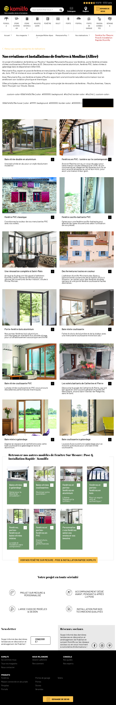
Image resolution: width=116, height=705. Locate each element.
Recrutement (38, 663)
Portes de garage (42, 678)
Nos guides (67, 660)
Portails (4, 689)
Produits (5, 675)
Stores (38, 685)
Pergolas (5, 685)
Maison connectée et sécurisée (14, 682)
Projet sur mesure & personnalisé (32, 594)
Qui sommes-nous (8, 660)
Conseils (67, 657)
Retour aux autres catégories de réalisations (25, 49)
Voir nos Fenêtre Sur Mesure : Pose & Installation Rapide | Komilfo (58, 560)
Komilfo (5, 657)
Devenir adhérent (39, 660)
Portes (38, 682)
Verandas (39, 689)
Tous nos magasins (9, 663)
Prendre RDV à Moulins (98, 103)
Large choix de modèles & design (32, 610)
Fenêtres (5, 678)
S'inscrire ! (40, 640)
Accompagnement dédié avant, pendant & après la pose (89, 594)
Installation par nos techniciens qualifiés (89, 610)
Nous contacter (8, 667)
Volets (60, 678)
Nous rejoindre (40, 657)
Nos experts (68, 663)
